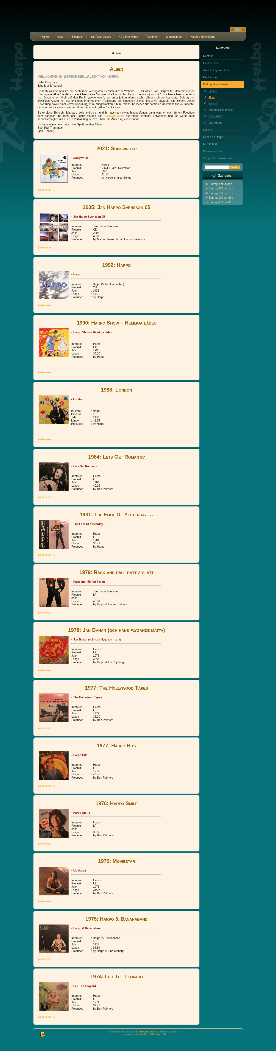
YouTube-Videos (101, 36)
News (60, 36)
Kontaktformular (115, 115)
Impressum (127, 1034)
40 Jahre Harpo (128, 36)
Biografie (77, 36)
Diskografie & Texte (215, 84)
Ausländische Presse (221, 109)
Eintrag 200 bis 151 (221, 188)
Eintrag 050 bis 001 (221, 202)
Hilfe (164, 1034)
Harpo (45, 36)
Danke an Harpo (213, 137)
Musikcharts (210, 144)
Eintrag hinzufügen (220, 184)
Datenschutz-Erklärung (147, 1034)
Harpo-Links (210, 63)
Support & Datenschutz (217, 158)
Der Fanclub (210, 77)
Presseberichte (212, 151)
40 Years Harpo (212, 122)
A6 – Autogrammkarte (216, 70)
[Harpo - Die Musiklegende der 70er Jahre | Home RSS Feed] (41, 1033)
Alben (212, 97)
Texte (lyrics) (216, 116)
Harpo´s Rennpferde (202, 36)
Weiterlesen (47, 189)
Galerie (207, 129)
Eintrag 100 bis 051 (221, 197)
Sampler (213, 103)
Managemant (174, 36)
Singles (213, 91)
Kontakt (208, 56)
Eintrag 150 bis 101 (221, 193)
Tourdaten (152, 36)
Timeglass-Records (149, 1031)
